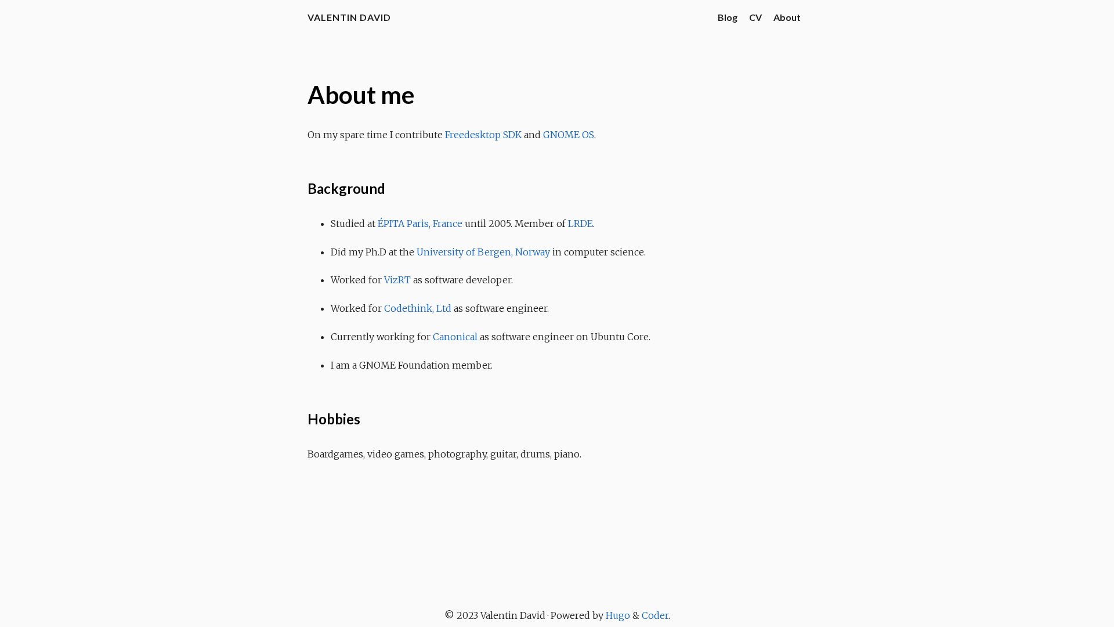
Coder (655, 615)
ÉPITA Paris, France (420, 223)
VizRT (397, 280)
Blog (727, 17)
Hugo (618, 615)
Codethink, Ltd (417, 308)
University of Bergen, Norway (483, 252)
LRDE (580, 223)
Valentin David (349, 17)
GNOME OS (568, 134)
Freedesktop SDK (483, 134)
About (787, 17)
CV (755, 17)
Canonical (455, 337)
